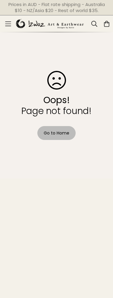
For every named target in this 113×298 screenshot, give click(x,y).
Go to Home (56, 133)
